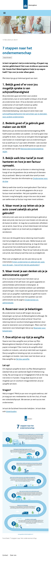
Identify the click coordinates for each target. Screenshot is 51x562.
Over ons (13, 555)
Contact (5, 555)
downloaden (11, 411)
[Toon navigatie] (4, 13)
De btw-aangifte (22, 359)
